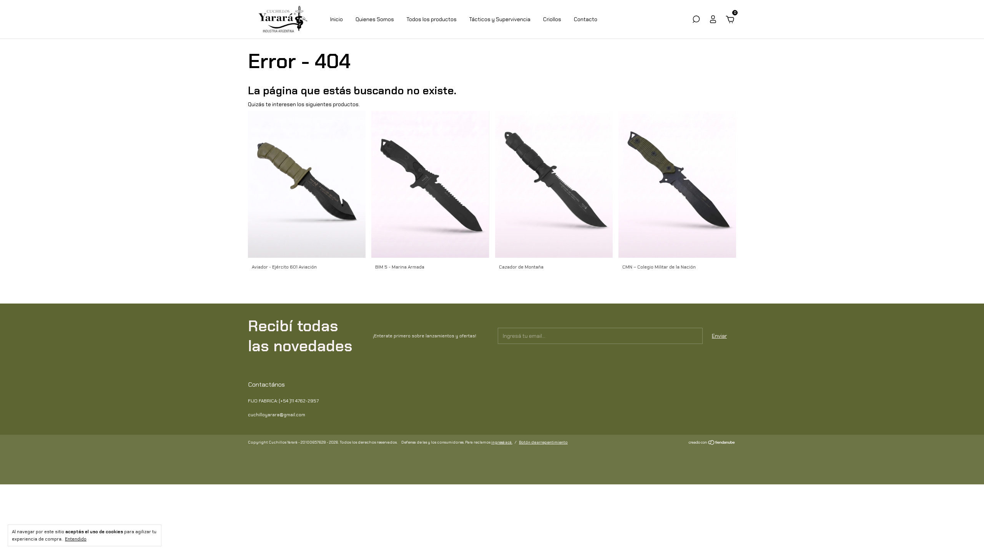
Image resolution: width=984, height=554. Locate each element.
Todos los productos (432, 19)
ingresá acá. (501, 442)
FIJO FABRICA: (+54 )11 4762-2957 (283, 401)
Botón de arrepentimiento (543, 442)
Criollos (552, 19)
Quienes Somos (375, 19)
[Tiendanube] (712, 443)
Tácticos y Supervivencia (499, 19)
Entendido (75, 539)
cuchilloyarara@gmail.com (276, 415)
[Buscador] (696, 20)
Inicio (336, 19)
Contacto (585, 19)
